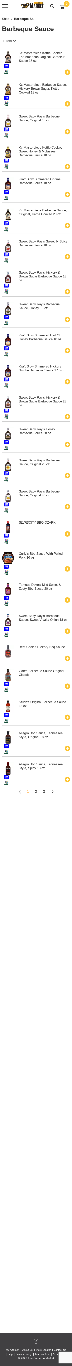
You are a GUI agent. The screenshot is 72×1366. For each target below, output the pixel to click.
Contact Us (60, 1349)
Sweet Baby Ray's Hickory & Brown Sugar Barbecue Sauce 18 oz (42, 276)
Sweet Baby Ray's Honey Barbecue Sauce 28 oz (37, 431)
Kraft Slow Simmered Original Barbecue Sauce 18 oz (40, 181)
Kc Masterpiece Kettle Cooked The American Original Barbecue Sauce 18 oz (42, 57)
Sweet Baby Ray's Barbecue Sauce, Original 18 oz (39, 118)
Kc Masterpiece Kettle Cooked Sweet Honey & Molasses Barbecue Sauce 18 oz (40, 151)
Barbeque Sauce (26, 19)
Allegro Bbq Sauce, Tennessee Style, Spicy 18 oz (41, 766)
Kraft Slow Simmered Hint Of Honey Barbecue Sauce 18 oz (40, 337)
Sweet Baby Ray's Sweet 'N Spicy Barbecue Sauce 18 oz (43, 243)
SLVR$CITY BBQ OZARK (37, 522)
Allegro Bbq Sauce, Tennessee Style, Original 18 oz (41, 735)
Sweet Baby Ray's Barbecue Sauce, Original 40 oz (39, 493)
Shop (5, 19)
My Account (12, 1349)
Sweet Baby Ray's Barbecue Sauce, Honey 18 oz (39, 306)
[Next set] (52, 792)
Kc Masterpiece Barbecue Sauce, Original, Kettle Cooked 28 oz (43, 212)
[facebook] (36, 1342)
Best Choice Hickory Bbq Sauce (42, 647)
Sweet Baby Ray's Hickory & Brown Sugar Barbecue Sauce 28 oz (42, 401)
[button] (67, 72)
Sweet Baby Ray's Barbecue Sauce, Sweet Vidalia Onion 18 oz (43, 618)
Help (9, 1354)
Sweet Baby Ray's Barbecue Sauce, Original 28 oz (39, 462)
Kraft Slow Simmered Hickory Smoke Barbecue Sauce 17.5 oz (42, 368)
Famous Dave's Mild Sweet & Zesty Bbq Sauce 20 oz (40, 586)
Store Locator (43, 1349)
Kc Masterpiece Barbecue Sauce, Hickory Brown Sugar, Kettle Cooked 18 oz (43, 88)
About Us (27, 1349)
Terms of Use (42, 1354)
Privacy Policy (24, 1354)
